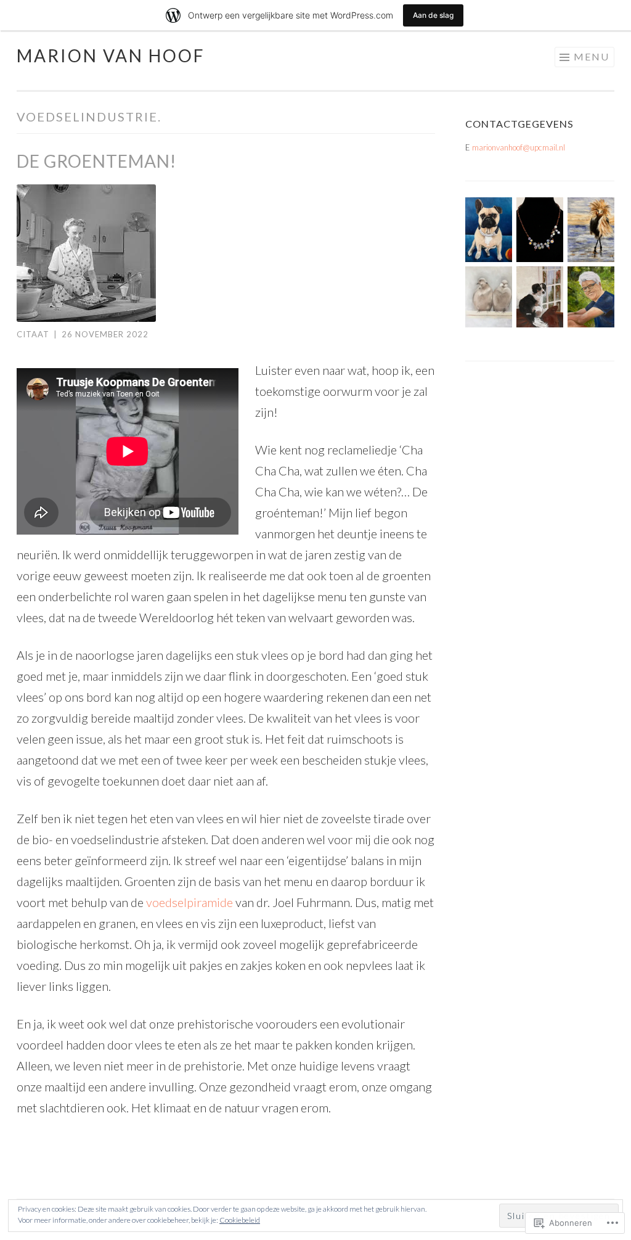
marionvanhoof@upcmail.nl (518, 147)
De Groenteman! (96, 160)
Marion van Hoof (111, 55)
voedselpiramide (189, 902)
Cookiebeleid (239, 1220)
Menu (591, 56)
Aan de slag (433, 15)
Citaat (33, 334)
